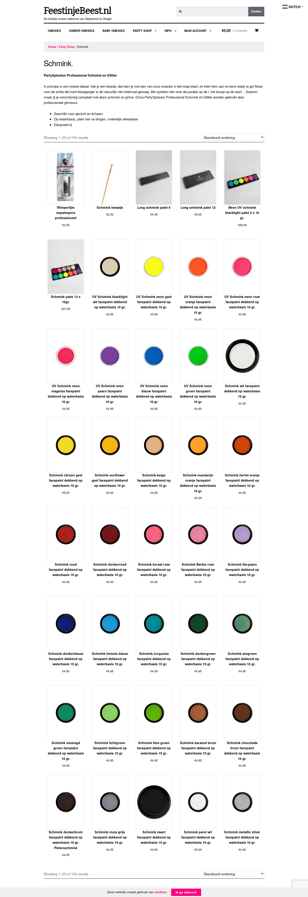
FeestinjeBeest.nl (77, 10)
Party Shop (142, 30)
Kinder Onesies (81, 30)
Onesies (54, 30)
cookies (160, 892)
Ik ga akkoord (186, 892)
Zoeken (256, 11)
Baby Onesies (114, 30)
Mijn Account (195, 30)
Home (52, 47)
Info (168, 30)
